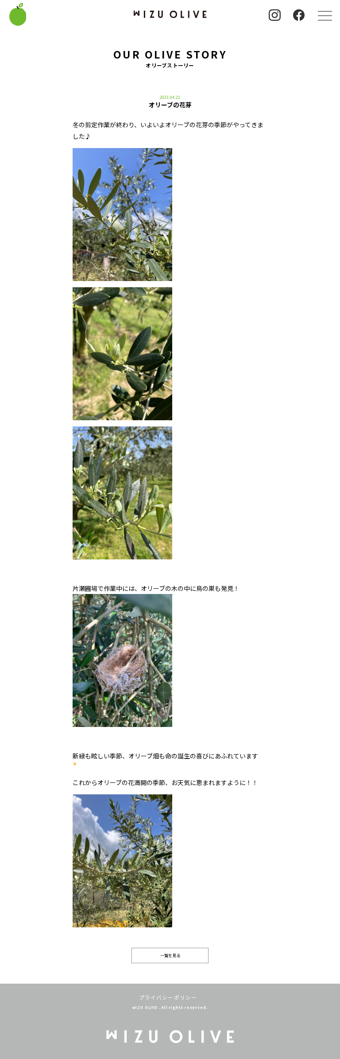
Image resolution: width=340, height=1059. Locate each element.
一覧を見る (170, 955)
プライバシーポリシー (168, 997)
